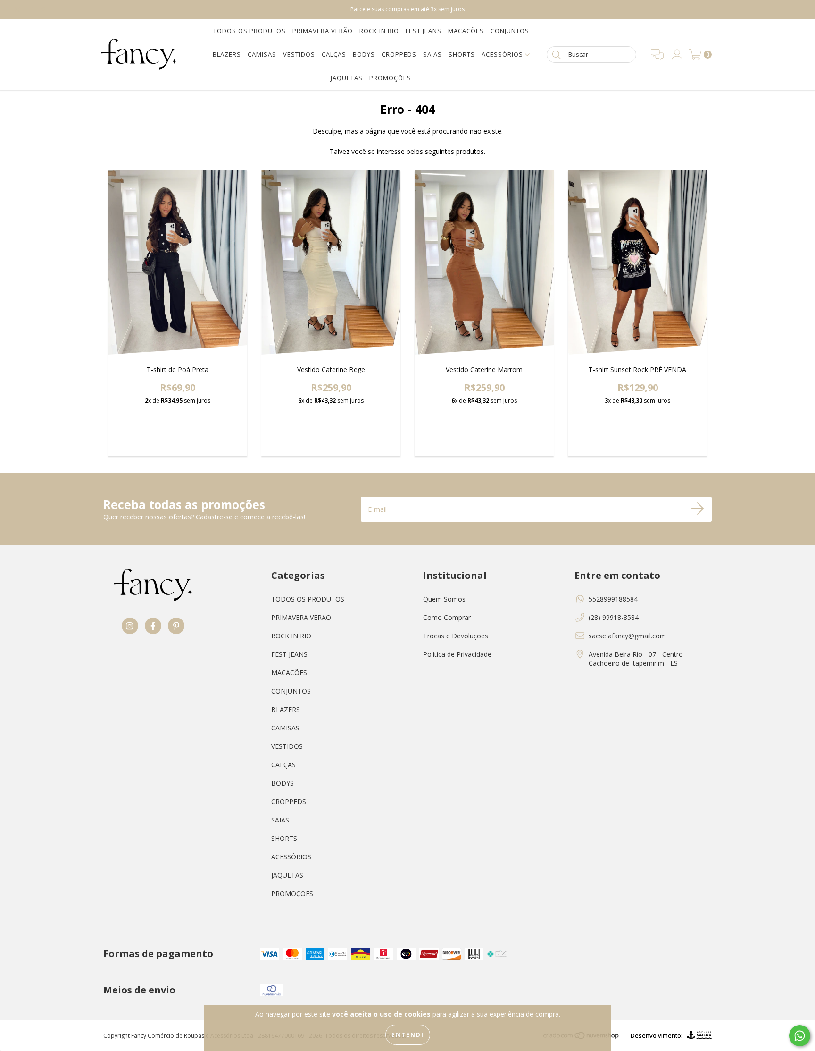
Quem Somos (444, 598)
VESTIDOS (299, 54)
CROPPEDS (399, 54)
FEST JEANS (423, 30)
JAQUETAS (347, 78)
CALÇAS (334, 54)
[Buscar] (556, 54)
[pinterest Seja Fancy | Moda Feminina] (42, 9)
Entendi (407, 1035)
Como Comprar (447, 617)
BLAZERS (227, 54)
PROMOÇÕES (390, 78)
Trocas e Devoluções (455, 635)
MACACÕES (466, 30)
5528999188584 (613, 598)
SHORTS (462, 54)
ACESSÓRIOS (503, 54)
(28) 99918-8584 (614, 617)
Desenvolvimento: (656, 1035)
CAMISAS (262, 54)
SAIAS (432, 54)
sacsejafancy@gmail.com (627, 635)
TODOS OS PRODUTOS (249, 30)
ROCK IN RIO (379, 30)
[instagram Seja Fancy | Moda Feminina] (18, 9)
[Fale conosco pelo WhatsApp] (799, 1035)
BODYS (364, 54)
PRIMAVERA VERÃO (322, 30)
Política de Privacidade (457, 654)
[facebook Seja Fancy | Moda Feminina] (31, 9)
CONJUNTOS (510, 30)
